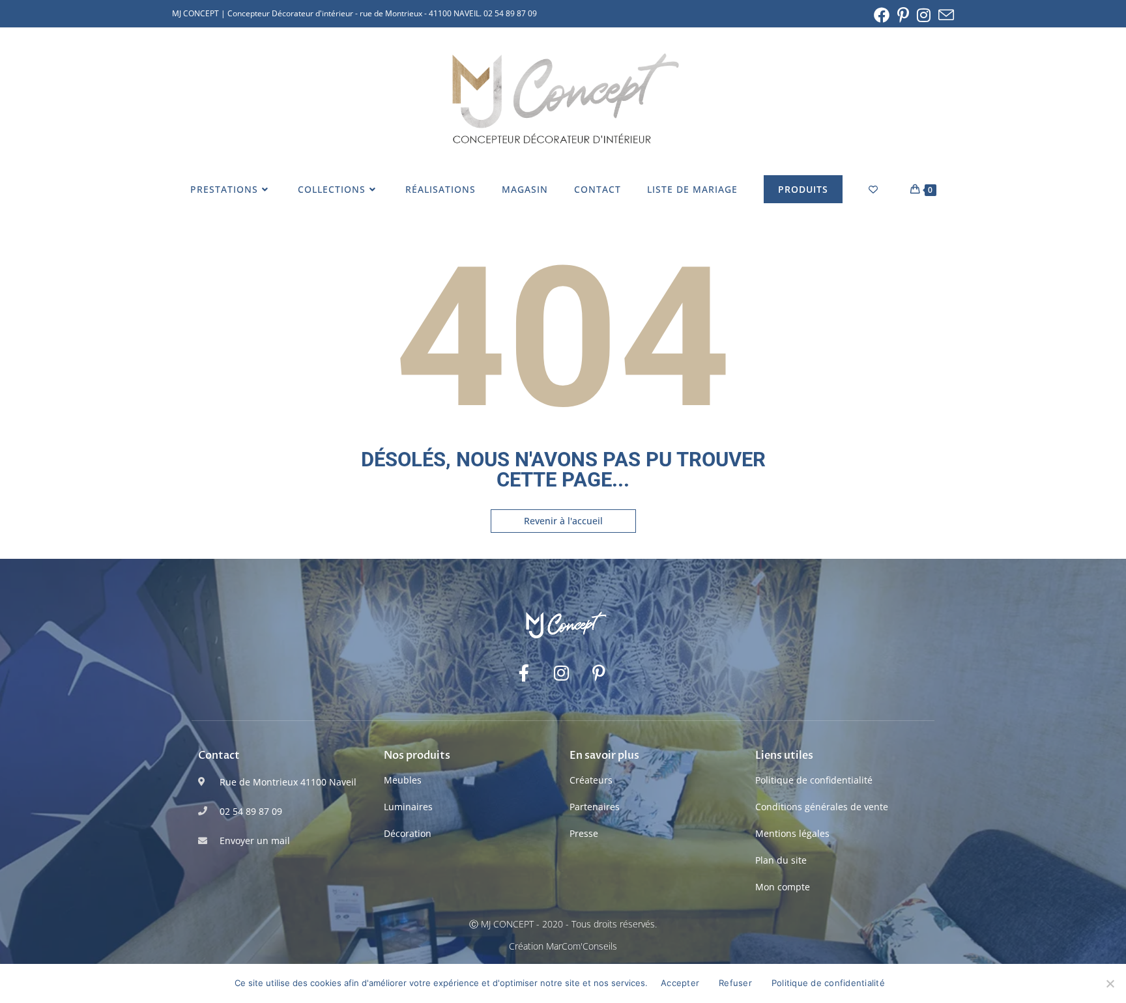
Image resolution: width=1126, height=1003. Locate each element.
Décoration (407, 833)
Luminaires (408, 806)
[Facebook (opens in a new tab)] (881, 15)
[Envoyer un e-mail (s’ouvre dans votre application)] (944, 15)
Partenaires (595, 806)
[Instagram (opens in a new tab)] (923, 15)
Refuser (735, 983)
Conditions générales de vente (821, 806)
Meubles (403, 780)
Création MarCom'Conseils (563, 946)
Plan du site (781, 860)
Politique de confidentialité (814, 780)
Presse (584, 833)
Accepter (680, 983)
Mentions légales (792, 833)
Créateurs (591, 780)
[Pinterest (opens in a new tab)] (903, 15)
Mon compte (782, 887)
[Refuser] (1109, 983)
